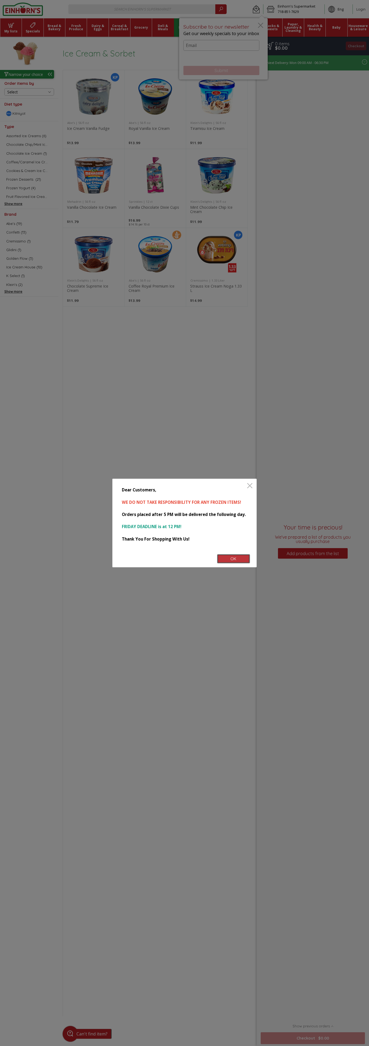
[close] (250, 486)
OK (233, 558)
